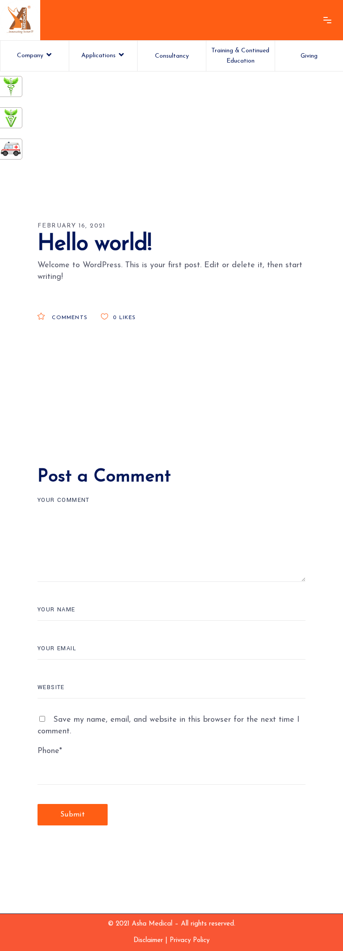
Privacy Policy (189, 940)
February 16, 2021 (72, 226)
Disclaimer (148, 940)
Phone (50, 751)
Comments (69, 317)
